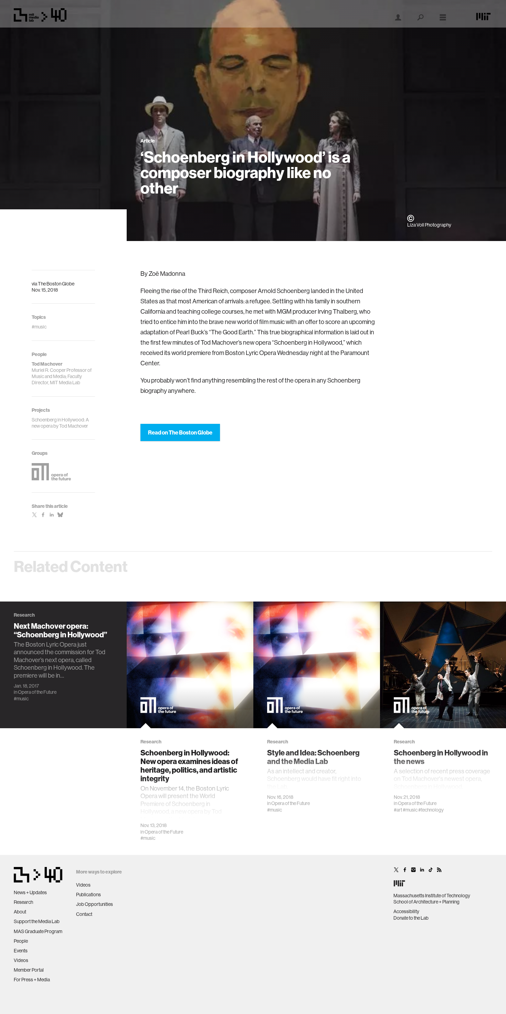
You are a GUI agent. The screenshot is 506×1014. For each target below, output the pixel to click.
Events (21, 951)
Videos (21, 960)
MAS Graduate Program (38, 931)
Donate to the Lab (411, 918)
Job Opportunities (94, 904)
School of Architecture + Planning (426, 902)
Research (23, 902)
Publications (88, 894)
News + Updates (30, 892)
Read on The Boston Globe (180, 432)
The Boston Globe (56, 284)
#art (398, 810)
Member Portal (29, 970)
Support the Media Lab (37, 921)
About (20, 912)
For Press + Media (32, 979)
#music (21, 699)
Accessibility (406, 911)
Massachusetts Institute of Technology (431, 895)
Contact (84, 914)
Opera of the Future (37, 692)
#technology (431, 810)
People (21, 941)
